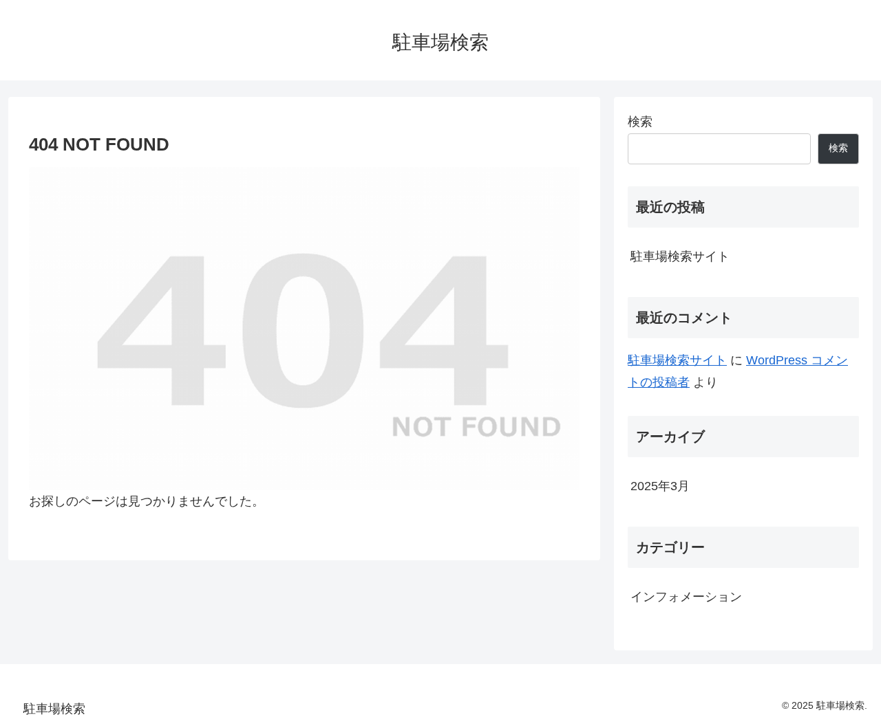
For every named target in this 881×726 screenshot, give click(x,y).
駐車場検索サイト (680, 256)
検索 (640, 122)
